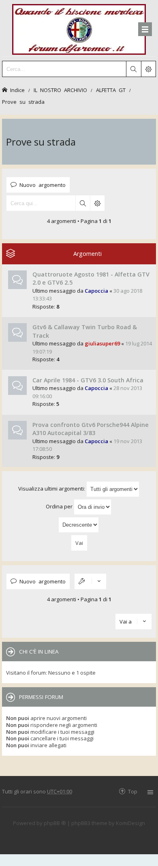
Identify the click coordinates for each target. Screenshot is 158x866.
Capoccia (96, 290)
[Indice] (79, 28)
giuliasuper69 (102, 343)
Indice (17, 89)
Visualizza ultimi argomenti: (52, 488)
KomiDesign (130, 823)
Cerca (82, 203)
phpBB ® (55, 823)
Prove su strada (23, 101)
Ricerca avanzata (97, 203)
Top (132, 791)
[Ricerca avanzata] (148, 69)
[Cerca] (133, 69)
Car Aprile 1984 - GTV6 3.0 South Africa (87, 380)
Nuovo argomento (42, 184)
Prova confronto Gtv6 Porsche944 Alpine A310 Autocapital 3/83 (90, 429)
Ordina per (60, 506)
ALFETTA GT (111, 89)
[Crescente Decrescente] (79, 525)
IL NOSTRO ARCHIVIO (60, 89)
